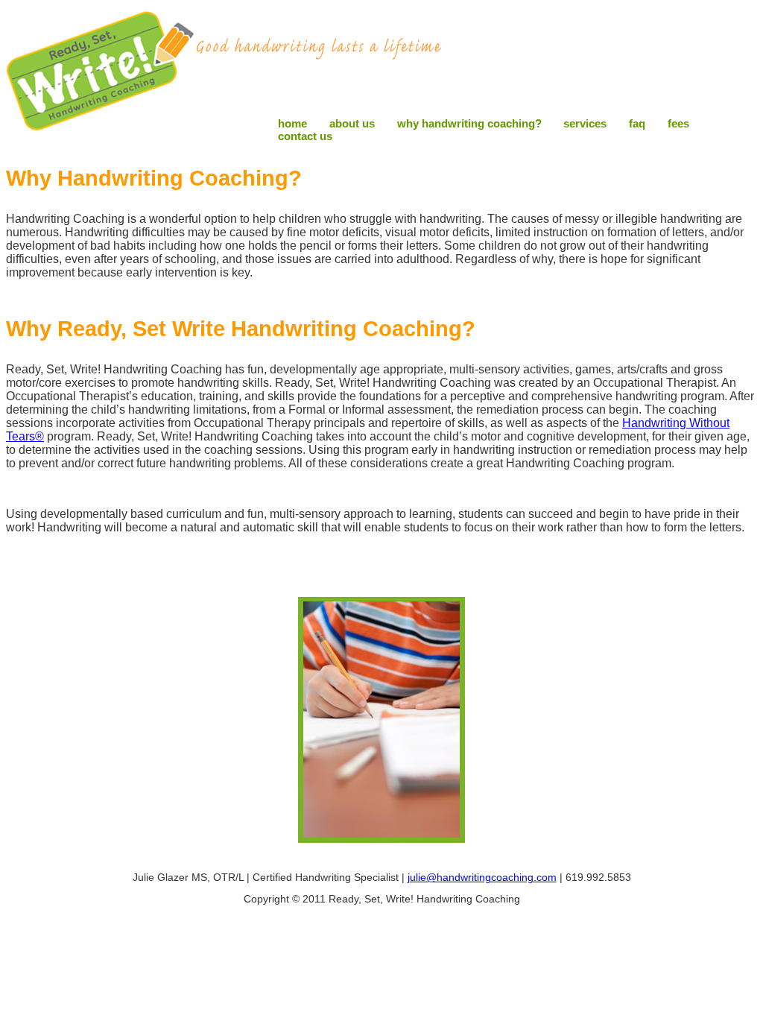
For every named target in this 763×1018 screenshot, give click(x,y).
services (585, 123)
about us (352, 123)
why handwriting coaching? (469, 123)
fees (678, 123)
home (292, 123)
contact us (305, 136)
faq (637, 123)
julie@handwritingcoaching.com (482, 877)
